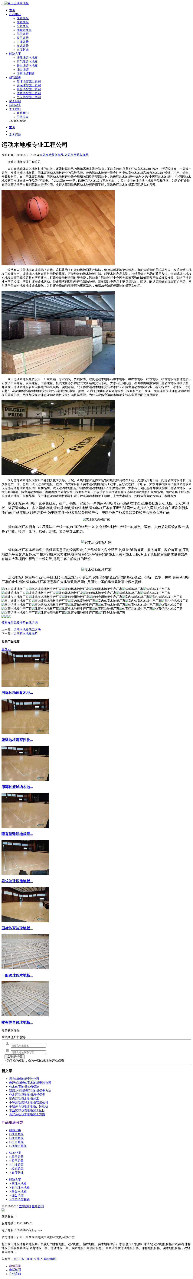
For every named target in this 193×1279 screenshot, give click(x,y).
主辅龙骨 (23, 41)
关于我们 (15, 109)
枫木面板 (23, 18)
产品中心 (15, 14)
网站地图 (50, 1259)
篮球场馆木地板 (27, 57)
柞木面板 (23, 22)
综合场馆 (23, 69)
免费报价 (20, 622)
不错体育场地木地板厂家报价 (28, 1106)
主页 (12, 127)
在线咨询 (32, 622)
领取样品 (8, 622)
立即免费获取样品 (51, 155)
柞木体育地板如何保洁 (24, 1086)
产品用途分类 (12, 1122)
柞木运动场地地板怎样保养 (27, 1094)
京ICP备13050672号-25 (28, 1259)
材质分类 (15, 1130)
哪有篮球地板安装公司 (24, 1078)
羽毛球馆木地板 (27, 61)
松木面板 (23, 26)
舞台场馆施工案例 (29, 89)
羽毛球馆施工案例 (29, 85)
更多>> (6, 649)
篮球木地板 (18, 1183)
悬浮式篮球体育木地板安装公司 (30, 1082)
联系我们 (23, 113)
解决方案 (15, 53)
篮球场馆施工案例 (29, 81)
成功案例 (15, 77)
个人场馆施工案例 (29, 97)
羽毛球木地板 (19, 1187)
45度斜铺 (23, 49)
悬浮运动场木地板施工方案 (27, 1114)
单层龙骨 (23, 34)
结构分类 (15, 1152)
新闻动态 (15, 105)
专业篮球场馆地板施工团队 (27, 1110)
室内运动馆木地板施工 (24, 1098)
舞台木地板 (18, 1191)
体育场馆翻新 (26, 73)
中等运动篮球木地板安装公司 (28, 1102)
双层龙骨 (23, 38)
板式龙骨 (23, 45)
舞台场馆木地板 (27, 65)
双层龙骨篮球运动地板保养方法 (30, 1090)
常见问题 (15, 101)
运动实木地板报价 (26, 633)
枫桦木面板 (24, 30)
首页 (12, 10)
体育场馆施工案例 (29, 93)
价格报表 (23, 117)
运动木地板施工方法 (27, 629)
